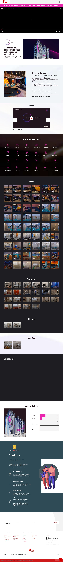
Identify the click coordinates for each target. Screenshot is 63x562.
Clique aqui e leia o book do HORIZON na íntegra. (41, 96)
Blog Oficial (6, 540)
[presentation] (15, 120)
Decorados (29, 5)
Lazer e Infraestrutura (18, 5)
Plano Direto (56, 5)
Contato (47, 535)
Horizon (24, 535)
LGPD (14, 536)
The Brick (25, 539)
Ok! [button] (58, 560)
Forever (33, 538)
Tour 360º (38, 5)
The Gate (24, 541)
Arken (24, 538)
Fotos (25, 5)
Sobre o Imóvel (7, 5)
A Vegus (5, 535)
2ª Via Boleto (15, 539)
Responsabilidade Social (7, 537)
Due (33, 536)
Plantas (33, 5)
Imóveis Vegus (43, 1)
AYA (23, 536)
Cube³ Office (34, 535)
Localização (43, 5)
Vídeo (12, 5)
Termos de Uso (16, 535)
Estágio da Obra (50, 5)
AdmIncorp (15, 538)
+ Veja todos (34, 540)
